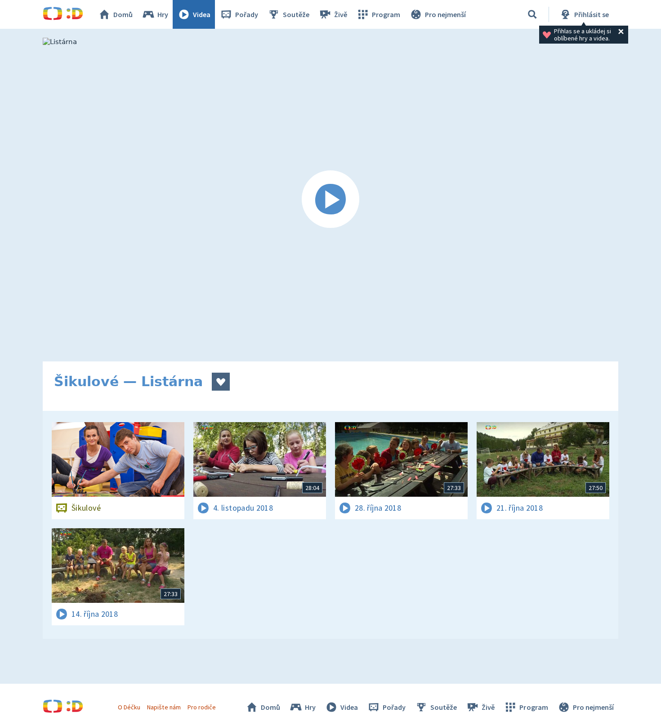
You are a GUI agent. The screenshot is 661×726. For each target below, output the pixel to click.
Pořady (246, 14)
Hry (162, 14)
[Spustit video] (330, 199)
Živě (340, 14)
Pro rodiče (202, 707)
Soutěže (296, 14)
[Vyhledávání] (532, 14)
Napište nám (163, 707)
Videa (201, 14)
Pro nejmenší (445, 14)
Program (386, 14)
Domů (123, 14)
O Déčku (129, 707)
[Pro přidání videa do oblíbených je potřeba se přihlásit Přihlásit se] (221, 382)
